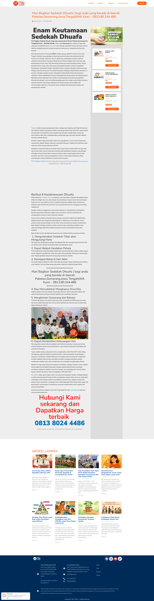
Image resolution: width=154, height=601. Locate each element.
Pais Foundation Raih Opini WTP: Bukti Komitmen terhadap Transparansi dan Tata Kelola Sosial (88, 474)
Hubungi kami (75, 390)
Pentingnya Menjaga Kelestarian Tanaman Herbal (86, 519)
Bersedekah (34, 375)
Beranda (91, 3)
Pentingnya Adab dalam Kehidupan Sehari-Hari (110, 518)
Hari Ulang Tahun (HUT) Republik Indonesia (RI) (41, 472)
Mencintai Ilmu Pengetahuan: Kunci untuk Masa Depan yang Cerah (111, 473)
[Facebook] (107, 559)
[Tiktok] (120, 559)
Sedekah (34, 128)
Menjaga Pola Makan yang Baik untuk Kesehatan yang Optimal (42, 519)
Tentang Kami (123, 3)
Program (100, 3)
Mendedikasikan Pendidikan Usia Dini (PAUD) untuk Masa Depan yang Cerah (65, 520)
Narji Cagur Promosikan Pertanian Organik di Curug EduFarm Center (64, 473)
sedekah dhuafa (47, 197)
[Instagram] (111, 559)
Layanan (111, 3)
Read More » (34, 489)
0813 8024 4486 (60, 423)
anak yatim (52, 46)
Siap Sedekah (112, 65)
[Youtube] (115, 559)
